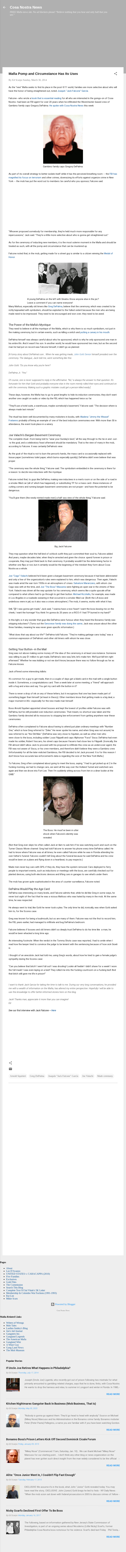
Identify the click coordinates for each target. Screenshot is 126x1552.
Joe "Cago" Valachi (18, 575)
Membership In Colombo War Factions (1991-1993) (31, 1293)
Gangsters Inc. (13, 1333)
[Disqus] (63, 1127)
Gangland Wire (13, 1342)
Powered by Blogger (65, 1304)
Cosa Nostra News (26, 7)
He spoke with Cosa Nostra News (66, 105)
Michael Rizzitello (82, 594)
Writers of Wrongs (15, 1322)
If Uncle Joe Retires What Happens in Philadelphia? (38, 1368)
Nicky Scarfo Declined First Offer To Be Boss (34, 1510)
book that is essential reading (46, 98)
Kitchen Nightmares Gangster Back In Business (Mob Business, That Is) (51, 1403)
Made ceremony (105, 1076)
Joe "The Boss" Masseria (53, 587)
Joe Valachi (87, 1076)
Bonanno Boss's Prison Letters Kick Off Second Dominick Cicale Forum (51, 1439)
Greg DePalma (55, 306)
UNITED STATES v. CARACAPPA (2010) (28, 1273)
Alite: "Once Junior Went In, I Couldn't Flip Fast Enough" (40, 1475)
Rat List (10, 1296)
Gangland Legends (15, 1336)
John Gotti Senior (83, 354)
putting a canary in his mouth (95, 332)
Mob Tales (11, 1325)
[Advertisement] (63, 43)
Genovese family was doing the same (63, 623)
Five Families (12, 1276)
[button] (115, 74)
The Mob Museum (15, 1350)
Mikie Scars (12, 1298)
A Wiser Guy (12, 1345)
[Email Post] (10, 1070)
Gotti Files (11, 1282)
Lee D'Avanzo (13, 1271)
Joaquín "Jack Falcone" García (72, 91)
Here (53, 1010)
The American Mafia (16, 1339)
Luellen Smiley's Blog (17, 1328)
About (9, 1268)
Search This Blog (14, 1287)
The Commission (14, 1285)
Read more (113, 1394)
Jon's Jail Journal (14, 1331)
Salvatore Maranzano (84, 583)
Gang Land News (15, 1347)
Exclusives (11, 1279)
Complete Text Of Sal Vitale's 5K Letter (25, 1290)
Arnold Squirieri (18, 1076)
